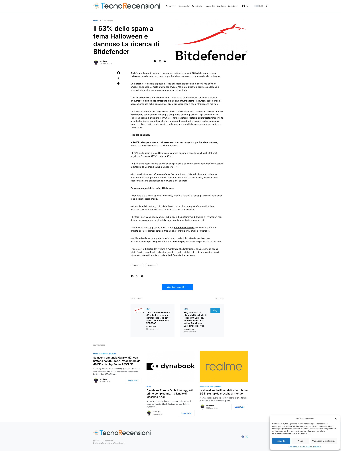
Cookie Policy (294, 446)
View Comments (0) (175, 287)
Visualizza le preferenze (324, 441)
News (95, 21)
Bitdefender (137, 265)
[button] (335, 418)
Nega (300, 441)
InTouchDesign (118, 443)
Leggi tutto (133, 380)
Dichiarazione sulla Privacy (310, 446)
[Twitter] (247, 6)
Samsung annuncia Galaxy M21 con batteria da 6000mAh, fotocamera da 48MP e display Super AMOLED (116, 361)
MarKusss (103, 61)
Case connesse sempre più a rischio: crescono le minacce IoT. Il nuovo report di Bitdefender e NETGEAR (158, 317)
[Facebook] (243, 6)
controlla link (182, 230)
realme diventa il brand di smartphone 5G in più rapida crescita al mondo (224, 392)
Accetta (281, 441)
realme (218, 386)
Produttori (103, 354)
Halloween (151, 265)
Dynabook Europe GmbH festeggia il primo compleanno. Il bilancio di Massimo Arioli (170, 394)
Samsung (112, 354)
